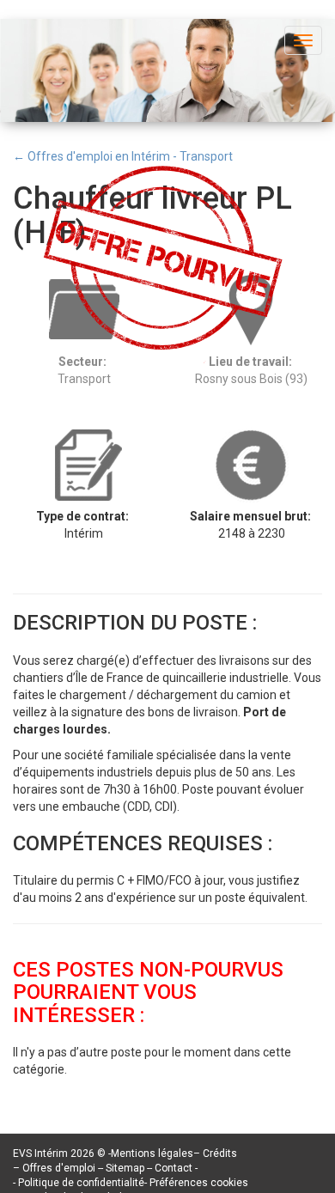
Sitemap (126, 1168)
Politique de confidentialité (81, 1183)
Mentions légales (152, 1153)
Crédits (220, 1153)
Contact (175, 1168)
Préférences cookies (198, 1183)
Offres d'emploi (58, 1168)
